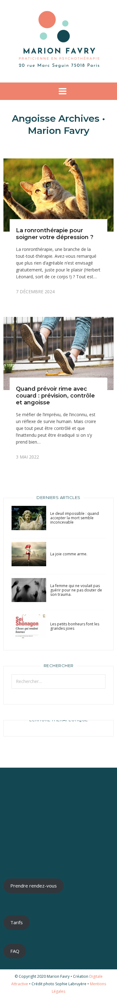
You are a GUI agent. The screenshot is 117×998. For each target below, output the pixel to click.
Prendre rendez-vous (33, 886)
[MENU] (58, 91)
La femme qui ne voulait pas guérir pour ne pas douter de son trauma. (76, 590)
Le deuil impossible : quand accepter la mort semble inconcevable (74, 518)
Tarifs (16, 922)
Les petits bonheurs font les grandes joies (74, 626)
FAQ (14, 951)
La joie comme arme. (68, 554)
